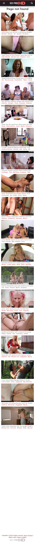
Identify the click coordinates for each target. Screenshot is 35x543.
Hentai (15, 195)
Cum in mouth (6, 381)
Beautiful (28, 264)
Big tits (23, 126)
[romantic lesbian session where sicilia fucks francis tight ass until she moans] (17, 160)
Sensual (12, 287)
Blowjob (10, 34)
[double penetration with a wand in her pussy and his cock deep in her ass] (17, 321)
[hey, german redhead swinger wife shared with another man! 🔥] (17, 91)
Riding (25, 149)
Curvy (23, 241)
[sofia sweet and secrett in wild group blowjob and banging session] (17, 22)
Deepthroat (11, 218)
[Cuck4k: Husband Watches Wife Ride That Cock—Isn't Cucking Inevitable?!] (17, 137)
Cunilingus (5, 172)
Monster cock (15, 57)
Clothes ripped (11, 264)
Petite (16, 310)
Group (16, 103)
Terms (25, 535)
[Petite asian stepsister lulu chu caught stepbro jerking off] (17, 416)
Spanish (19, 34)
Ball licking (10, 310)
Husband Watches (7, 149)
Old (3, 80)
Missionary (11, 405)
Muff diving (16, 172)
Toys (10, 172)
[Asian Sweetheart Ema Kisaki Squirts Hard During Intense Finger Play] (17, 183)
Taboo (25, 80)
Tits (15, 34)
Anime (25, 195)
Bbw (13, 241)
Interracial (19, 218)
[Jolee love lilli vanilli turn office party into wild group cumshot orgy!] (17, 114)
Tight (28, 172)
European (25, 34)
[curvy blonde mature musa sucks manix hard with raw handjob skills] (17, 229)
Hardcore (4, 218)
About (19, 537)
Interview (4, 103)
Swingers (11, 103)
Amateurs (23, 57)
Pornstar (8, 241)
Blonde (4, 264)
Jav (11, 195)
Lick (3, 287)
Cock (28, 57)
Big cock (30, 428)
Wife (20, 149)
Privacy (30, 535)
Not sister (13, 428)
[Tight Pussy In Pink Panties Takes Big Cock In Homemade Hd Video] (17, 45)
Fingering (26, 310)
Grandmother (18, 80)
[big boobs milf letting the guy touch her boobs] (17, 393)
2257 (14, 537)
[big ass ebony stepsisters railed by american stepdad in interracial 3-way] (17, 206)
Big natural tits (27, 381)
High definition (6, 57)
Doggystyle (23, 356)
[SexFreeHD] (17, 3)
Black (23, 264)
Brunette (4, 34)
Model (18, 264)
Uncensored (5, 195)
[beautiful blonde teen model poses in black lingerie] (17, 252)
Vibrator (9, 333)
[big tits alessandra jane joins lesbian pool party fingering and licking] (17, 275)
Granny (30, 80)
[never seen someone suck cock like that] (17, 298)
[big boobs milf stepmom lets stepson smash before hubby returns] (17, 344)
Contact (24, 537)
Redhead (29, 103)
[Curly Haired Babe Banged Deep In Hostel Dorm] (17, 369)
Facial (3, 126)
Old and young (9, 80)
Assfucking (19, 333)
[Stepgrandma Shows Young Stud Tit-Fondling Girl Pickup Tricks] (17, 68)
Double (26, 333)
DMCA (10, 537)
